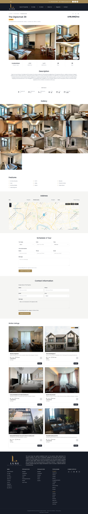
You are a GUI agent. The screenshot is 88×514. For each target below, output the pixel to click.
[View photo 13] (11, 161)
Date (37, 242)
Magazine (58, 7)
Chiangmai (39, 473)
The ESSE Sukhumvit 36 (52, 435)
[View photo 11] (55, 145)
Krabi (23, 477)
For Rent (41, 7)
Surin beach (55, 502)
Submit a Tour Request (25, 270)
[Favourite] (39, 350)
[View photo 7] (55, 128)
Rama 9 (54, 478)
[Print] (78, 14)
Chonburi (24, 475)
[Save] (73, 14)
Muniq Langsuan (14, 353)
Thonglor (54, 482)
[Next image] (41, 339)
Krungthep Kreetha (56, 480)
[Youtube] (77, 2)
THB (10, 1)
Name (20, 250)
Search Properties (24, 7)
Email (54, 250)
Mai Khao (54, 504)
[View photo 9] (11, 145)
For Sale (33, 7)
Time (54, 242)
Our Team (9, 477)
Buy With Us (9, 487)
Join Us (8, 482)
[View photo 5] (11, 128)
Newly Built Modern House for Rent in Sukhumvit (22, 435)
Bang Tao (54, 500)
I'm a (46, 293)
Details (39, 363)
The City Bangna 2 (50, 353)
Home (11, 13)
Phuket (23, 480)
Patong (54, 493)
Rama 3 (54, 487)
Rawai (54, 496)
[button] (44, 214)
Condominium (16, 13)
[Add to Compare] (41, 350)
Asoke (54, 483)
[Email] (79, 472)
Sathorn (54, 474)
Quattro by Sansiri (50, 394)
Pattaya (39, 475)
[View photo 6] (33, 128)
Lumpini (54, 476)
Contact (66, 7)
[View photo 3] (55, 112)
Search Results (10, 471)
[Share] (76, 14)
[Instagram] (75, 2)
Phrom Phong (55, 485)
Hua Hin (38, 480)
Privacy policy (58, 510)
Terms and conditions (51, 510)
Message (21, 256)
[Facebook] (73, 2)
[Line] (77, 472)
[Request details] (41, 358)
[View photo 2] (33, 112)
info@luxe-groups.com (66, 1)
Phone (37, 250)
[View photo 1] (11, 112)
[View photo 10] (33, 145)
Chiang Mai (24, 473)
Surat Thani (24, 482)
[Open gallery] (32, 42)
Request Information (24, 313)
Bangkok (24, 471)
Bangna (54, 489)
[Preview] (37, 350)
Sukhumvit (55, 473)
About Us (49, 7)
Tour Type (21, 242)
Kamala (54, 495)
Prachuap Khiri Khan (26, 478)
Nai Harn (54, 498)
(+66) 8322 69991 (54, 1)
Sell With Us (9, 486)
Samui (38, 478)
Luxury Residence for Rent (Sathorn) (19, 394)
